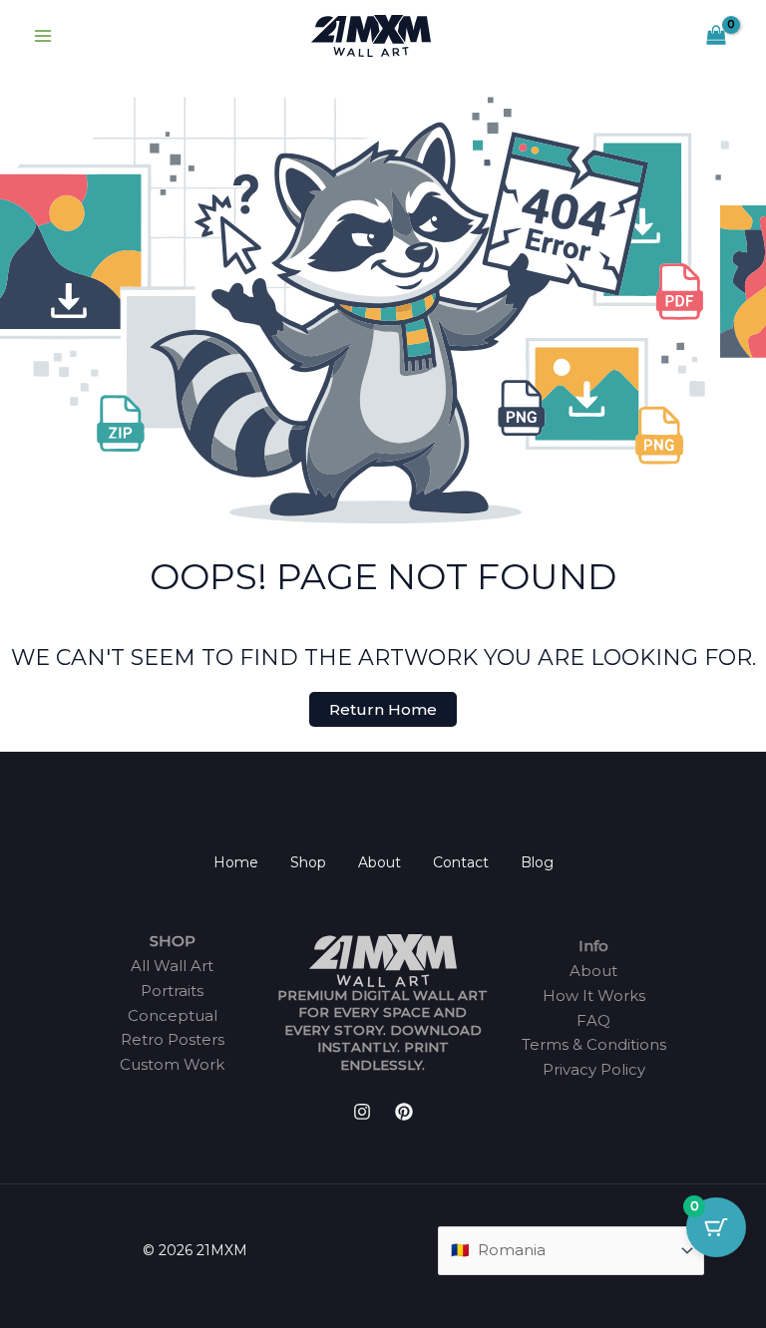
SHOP (172, 940)
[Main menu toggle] (42, 36)
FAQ (593, 1020)
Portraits (172, 990)
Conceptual (172, 1015)
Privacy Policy (594, 1069)
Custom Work (172, 1064)
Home (235, 862)
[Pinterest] (404, 1112)
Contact (461, 862)
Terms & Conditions (594, 1044)
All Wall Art (172, 965)
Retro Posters (172, 1039)
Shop (308, 862)
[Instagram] (362, 1112)
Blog (537, 862)
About (379, 862)
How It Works (594, 995)
